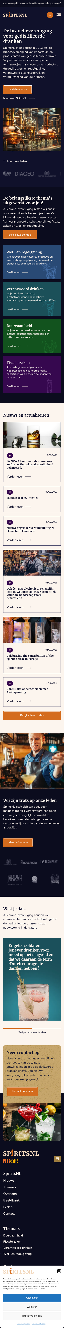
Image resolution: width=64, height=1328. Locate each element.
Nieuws (9, 1180)
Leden (8, 1207)
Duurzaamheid (13, 1235)
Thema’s (9, 1187)
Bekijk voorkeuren (32, 1315)
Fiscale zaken (12, 1242)
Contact (9, 1213)
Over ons (10, 1194)
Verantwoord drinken (17, 1248)
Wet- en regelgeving (17, 1254)
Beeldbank (11, 1200)
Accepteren (32, 1297)
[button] (59, 1271)
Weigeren (32, 1306)
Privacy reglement (23, 1324)
